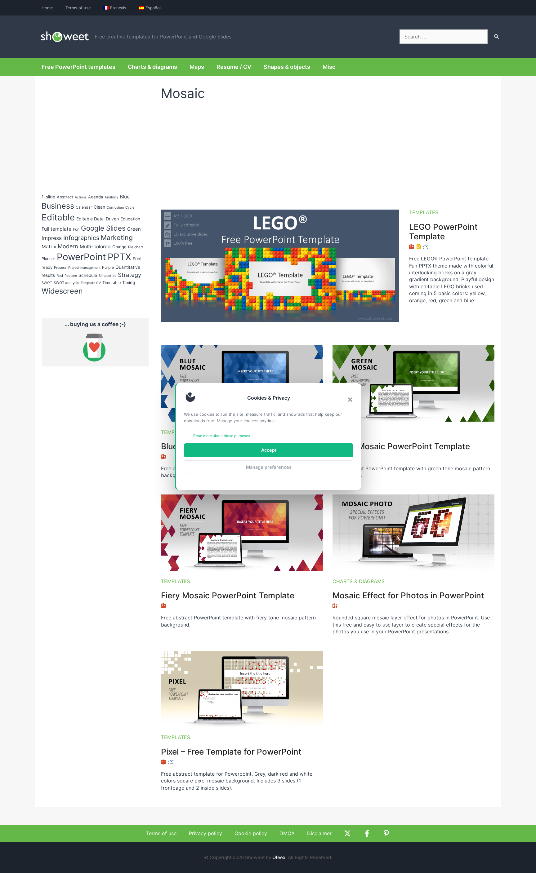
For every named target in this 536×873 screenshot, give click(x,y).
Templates (423, 212)
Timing (128, 282)
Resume (71, 276)
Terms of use (78, 7)
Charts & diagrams (152, 67)
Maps (197, 67)
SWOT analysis (66, 283)
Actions (81, 197)
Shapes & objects (287, 67)
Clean (99, 207)
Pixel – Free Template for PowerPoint (231, 751)
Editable (58, 217)
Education (130, 218)
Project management (84, 268)
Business (58, 205)
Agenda (95, 196)
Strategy (129, 274)
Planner (48, 258)
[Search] (496, 36)
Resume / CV (234, 67)
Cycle (130, 207)
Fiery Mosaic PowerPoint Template (227, 595)
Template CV (91, 283)
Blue (125, 197)
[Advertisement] (327, 152)
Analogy (111, 197)
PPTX (119, 256)
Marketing (117, 237)
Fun (76, 229)
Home (47, 7)
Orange (119, 246)
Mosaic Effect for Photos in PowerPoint (408, 595)
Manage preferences (269, 467)
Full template (56, 229)
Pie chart (135, 247)
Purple (108, 267)
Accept (268, 450)
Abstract (65, 196)
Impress (52, 238)
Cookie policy (250, 833)
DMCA (287, 833)
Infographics (81, 238)
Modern (68, 246)
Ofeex (278, 857)
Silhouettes (107, 276)
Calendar (84, 207)
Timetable (111, 282)
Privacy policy (205, 833)
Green (134, 229)
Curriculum (115, 208)
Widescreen (62, 290)
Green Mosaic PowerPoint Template (401, 446)
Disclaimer (319, 833)
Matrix (49, 247)
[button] (350, 400)
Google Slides (103, 228)
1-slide (48, 196)
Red (59, 275)
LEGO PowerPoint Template (443, 231)
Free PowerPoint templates (78, 67)
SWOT (47, 283)
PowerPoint (81, 256)
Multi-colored (95, 247)
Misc (329, 67)
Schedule (87, 275)
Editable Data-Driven (97, 218)
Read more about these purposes (221, 435)
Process (60, 268)
